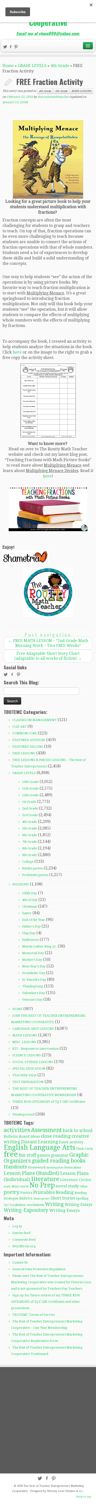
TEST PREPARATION (28, 1082)
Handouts (15, 1167)
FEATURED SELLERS (27, 746)
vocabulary (18, 1205)
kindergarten (55, 1167)
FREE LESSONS (23, 753)
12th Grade (30, 795)
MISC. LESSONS (24, 1042)
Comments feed (23, 1239)
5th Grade (61, 91)
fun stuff (27, 1155)
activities (17, 1129)
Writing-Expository (26, 1210)
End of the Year (33, 920)
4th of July (29, 900)
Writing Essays (64, 1210)
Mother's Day (32, 960)
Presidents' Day (33, 973)
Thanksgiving (32, 986)
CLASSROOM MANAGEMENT (34, 720)
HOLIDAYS (20, 884)
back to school (78, 1130)
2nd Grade (30, 808)
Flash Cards (84, 1148)
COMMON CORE (24, 733)
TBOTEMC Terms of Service (33, 1315)
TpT (6, 1205)
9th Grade (29, 855)
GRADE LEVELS (32, 65)
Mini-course (20, 1186)
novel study (67, 1186)
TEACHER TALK (24, 1075)
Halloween (30, 940)
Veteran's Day (32, 999)
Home (8, 65)
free (11, 1154)
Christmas (29, 906)
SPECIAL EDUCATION (28, 1068)
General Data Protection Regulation (38, 1269)
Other (84, 1186)
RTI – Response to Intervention (35, 1048)
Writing (54, 1204)
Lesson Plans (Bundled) (31, 1173)
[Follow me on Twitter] (6, 47)
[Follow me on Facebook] (11, 47)
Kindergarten (32, 868)
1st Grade (29, 802)
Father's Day (31, 926)
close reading (56, 1136)
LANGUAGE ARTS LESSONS (33, 1029)
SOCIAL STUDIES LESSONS (32, 1062)
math (7, 1186)
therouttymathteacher (53, 97)
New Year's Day (34, 966)
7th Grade (29, 842)
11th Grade (30, 788)
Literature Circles (75, 1180)
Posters (26, 1193)
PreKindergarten (35, 875)
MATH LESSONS (81, 91)
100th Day (29, 893)
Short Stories (63, 1198)
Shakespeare (41, 1198)
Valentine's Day (33, 993)
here (17, 352)
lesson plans (72, 1167)
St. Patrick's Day (34, 979)
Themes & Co (73, 1491)
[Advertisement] (48, 1420)
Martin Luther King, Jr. (39, 946)
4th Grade (59, 65)
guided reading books (58, 1161)
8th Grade (29, 848)
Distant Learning (39, 1141)
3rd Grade (30, 815)
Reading (65, 1192)
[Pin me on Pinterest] (16, 47)
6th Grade (29, 835)
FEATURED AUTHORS (28, 740)
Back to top (83, 1496)
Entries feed (21, 1233)
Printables (44, 1192)
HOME (17, 1009)
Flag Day (28, 933)
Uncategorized (23, 1114)
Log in (17, 1226)
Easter (27, 913)
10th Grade (30, 782)
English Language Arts (39, 1147)
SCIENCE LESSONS (26, 1055)
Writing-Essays (78, 1204)
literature (45, 1179)
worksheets (35, 1205)
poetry (11, 1192)
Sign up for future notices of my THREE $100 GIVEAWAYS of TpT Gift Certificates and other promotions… (45, 1301)
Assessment (46, 1130)
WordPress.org (24, 1246)
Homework (37, 1167)
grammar (59, 1155)
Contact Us (20, 1262)
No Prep (42, 1185)
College (27, 861)
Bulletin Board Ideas (22, 1136)
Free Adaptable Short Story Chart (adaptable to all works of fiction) (48, 656)
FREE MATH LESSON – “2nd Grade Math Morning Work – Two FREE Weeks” (48, 643)
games (43, 1155)
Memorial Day (33, 953)
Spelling (82, 1198)
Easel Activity (71, 1142)
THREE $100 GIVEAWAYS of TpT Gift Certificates (48, 1101)
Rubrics (25, 1198)
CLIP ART (19, 726)
